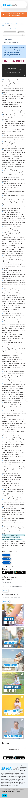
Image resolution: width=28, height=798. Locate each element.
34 (2, 333)
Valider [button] (4, 795)
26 (2, 269)
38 (2, 363)
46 (2, 427)
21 (2, 232)
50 (2, 460)
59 (2, 518)
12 (2, 158)
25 (2, 263)
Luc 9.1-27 (6, 555)
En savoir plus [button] (18, 791)
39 (2, 371)
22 (2, 236)
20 (2, 226)
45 (2, 418)
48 (2, 437)
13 (2, 170)
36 (2, 348)
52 (2, 474)
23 (2, 247)
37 (2, 356)
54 (2, 489)
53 (2, 483)
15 (2, 191)
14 (2, 182)
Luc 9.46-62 (6, 562)
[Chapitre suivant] (27, 400)
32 (2, 313)
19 (2, 220)
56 (2, 499)
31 (2, 307)
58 (2, 507)
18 (2, 211)
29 (2, 296)
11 (2, 149)
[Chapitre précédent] (1, 400)
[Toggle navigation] (23, 4)
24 (2, 255)
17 (2, 205)
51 (2, 466)
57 (2, 501)
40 (2, 379)
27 (2, 280)
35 (2, 342)
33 (2, 321)
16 (2, 195)
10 (2, 141)
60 (2, 526)
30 (2, 303)
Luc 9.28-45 (6, 558)
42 (2, 391)
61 (2, 534)
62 (2, 541)
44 (2, 410)
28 (2, 288)
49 (2, 449)
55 (2, 497)
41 (2, 383)
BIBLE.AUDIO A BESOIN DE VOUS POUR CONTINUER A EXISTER (15, 14)
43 (2, 402)
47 (2, 431)
